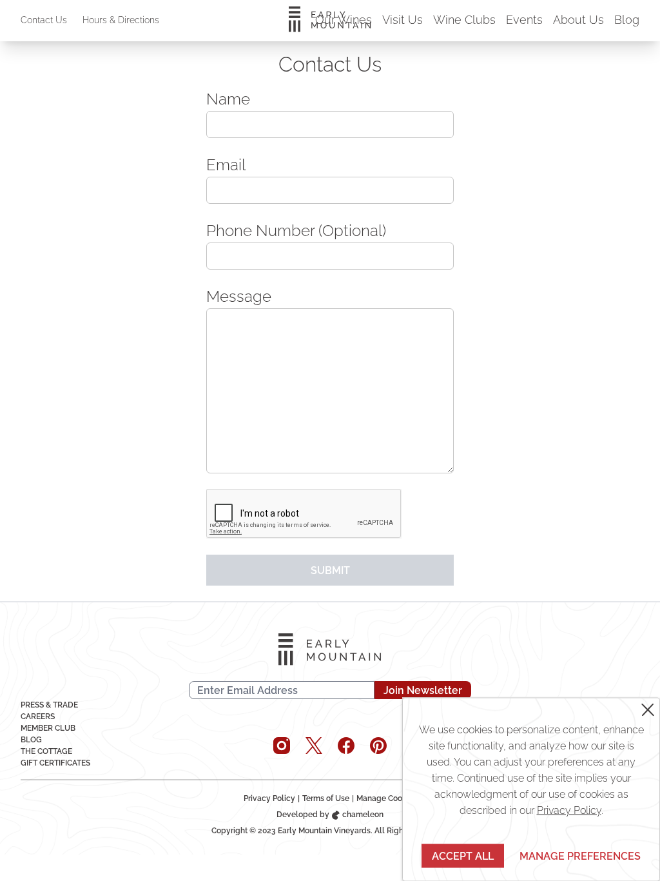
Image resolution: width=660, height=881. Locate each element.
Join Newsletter (422, 690)
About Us (578, 19)
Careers (38, 716)
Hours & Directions (120, 20)
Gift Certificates (55, 762)
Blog (626, 19)
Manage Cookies (386, 798)
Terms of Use (325, 798)
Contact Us (44, 20)
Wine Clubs (464, 19)
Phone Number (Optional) (296, 230)
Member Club (48, 728)
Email (226, 164)
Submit (330, 570)
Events (524, 19)
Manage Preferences (580, 855)
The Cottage (46, 751)
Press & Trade (49, 704)
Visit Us (402, 19)
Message (238, 296)
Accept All (463, 855)
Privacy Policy (269, 798)
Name (228, 99)
